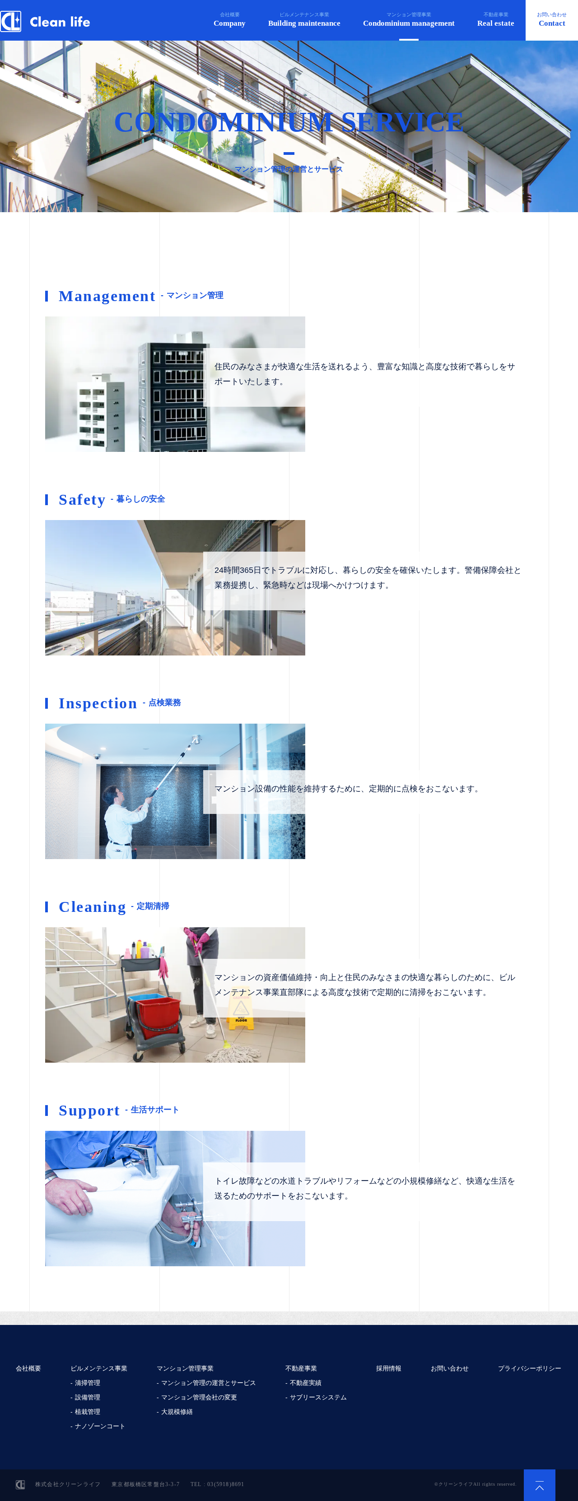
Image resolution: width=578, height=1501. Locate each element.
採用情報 (388, 1368)
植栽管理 (87, 1411)
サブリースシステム (318, 1397)
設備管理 (87, 1397)
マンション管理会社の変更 (199, 1397)
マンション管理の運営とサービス (208, 1382)
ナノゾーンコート (100, 1426)
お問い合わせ (552, 20)
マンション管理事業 (409, 20)
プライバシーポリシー (529, 1368)
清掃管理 (87, 1382)
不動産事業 (495, 20)
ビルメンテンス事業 (98, 1368)
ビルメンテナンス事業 (304, 20)
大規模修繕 (177, 1411)
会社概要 (230, 20)
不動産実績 (306, 1382)
